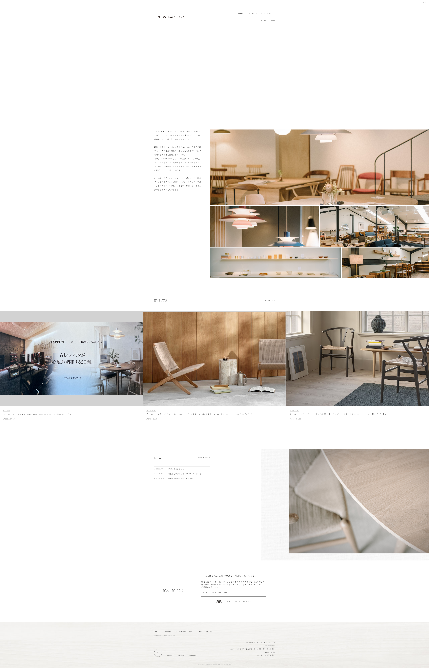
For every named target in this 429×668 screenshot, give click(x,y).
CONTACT (424, 2)
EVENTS (263, 21)
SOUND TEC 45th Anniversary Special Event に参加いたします (37, 414)
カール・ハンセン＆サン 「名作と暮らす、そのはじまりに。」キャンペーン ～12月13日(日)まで (338, 414)
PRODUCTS (252, 13)
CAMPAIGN (151, 410)
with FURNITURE (268, 13)
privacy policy (169, 635)
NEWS (272, 21)
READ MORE (268, 300)
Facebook (192, 655)
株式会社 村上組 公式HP (238, 601)
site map (157, 635)
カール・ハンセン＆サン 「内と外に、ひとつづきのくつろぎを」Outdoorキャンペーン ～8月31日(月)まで (200, 414)
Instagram (181, 655)
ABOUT (241, 13)
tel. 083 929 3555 (268, 646)
